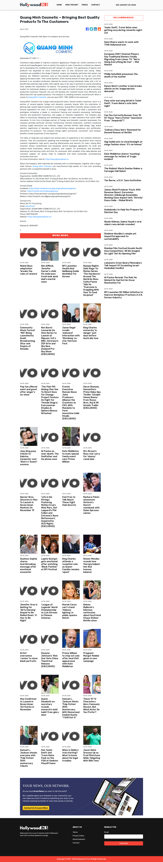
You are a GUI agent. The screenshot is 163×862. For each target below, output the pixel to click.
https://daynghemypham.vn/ (39, 217)
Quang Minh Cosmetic (37, 97)
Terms (75, 832)
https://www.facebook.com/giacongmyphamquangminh (52, 188)
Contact (76, 843)
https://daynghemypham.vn (56, 159)
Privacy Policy (78, 836)
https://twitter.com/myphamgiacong (42, 191)
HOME (59, 5)
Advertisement (79, 839)
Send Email (29, 206)
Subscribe (124, 843)
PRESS (85, 5)
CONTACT (95, 5)
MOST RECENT (71, 5)
